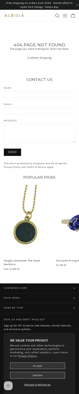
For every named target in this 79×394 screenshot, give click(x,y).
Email (8, 104)
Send (12, 152)
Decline (37, 375)
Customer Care (15, 288)
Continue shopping (39, 57)
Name (8, 88)
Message (10, 121)
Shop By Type (13, 308)
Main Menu (12, 298)
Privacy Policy (12, 167)
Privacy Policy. (27, 356)
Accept (37, 366)
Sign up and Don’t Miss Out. (25, 319)
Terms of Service (36, 167)
